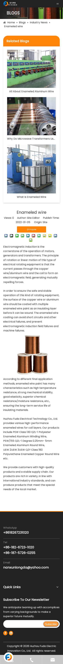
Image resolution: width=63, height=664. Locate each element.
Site (45, 222)
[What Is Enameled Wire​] (31, 168)
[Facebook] (5, 633)
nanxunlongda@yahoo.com (26, 567)
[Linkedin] (11, 633)
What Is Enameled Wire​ (31, 197)
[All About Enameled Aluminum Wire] (31, 69)
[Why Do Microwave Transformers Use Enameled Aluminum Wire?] (31, 116)
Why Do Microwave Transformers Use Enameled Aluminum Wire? (31, 139)
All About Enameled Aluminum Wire (31, 91)
